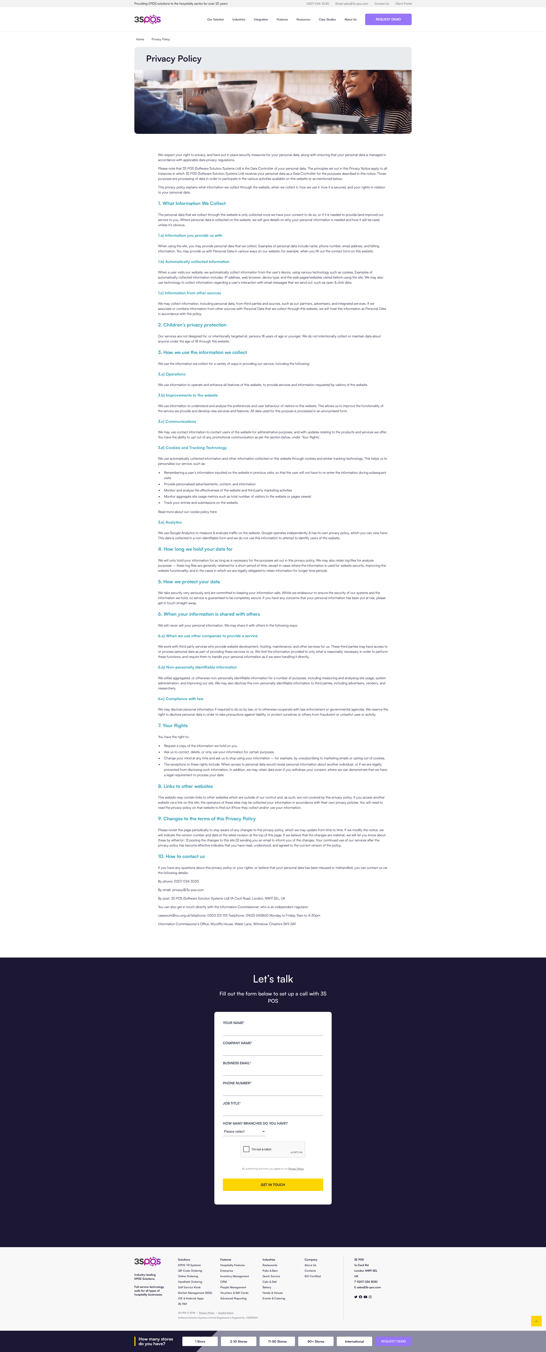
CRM (223, 1281)
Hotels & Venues (273, 1292)
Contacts (310, 1270)
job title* (232, 1103)
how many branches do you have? (255, 1123)
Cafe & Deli (270, 1281)
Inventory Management (234, 1276)
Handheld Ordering (190, 1281)
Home (140, 39)
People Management (233, 1287)
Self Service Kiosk (189, 1287)
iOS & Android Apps (191, 1298)
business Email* (237, 1063)
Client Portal (403, 3)
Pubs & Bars (270, 1270)
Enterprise (226, 1270)
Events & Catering (274, 1298)
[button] (215, 19)
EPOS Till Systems (189, 1265)
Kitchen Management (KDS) (195, 1292)
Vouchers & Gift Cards (234, 1292)
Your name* (234, 1023)
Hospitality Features (232, 1265)
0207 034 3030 (317, 3)
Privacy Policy (161, 39)
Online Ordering (188, 1276)
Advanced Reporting (233, 1298)
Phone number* (237, 1083)
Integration (261, 19)
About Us (350, 19)
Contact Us (382, 3)
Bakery (267, 1287)
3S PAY (182, 1304)
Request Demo (388, 19)
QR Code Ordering (190, 1270)
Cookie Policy (226, 1312)
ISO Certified (313, 1276)
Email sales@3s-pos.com (351, 3)
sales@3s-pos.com (369, 1287)
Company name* (237, 1043)
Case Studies (327, 19)
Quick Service (271, 1276)
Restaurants (270, 1265)
